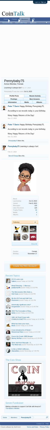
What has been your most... (21, 323)
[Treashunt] (33, 229)
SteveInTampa (13, 156)
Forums (14, 19)
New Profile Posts (21, 23)
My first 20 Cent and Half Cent (22, 298)
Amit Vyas (15, 294)
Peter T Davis (13, 106)
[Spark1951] (33, 237)
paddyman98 (16, 287)
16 (35, 222)
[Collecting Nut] (17, 237)
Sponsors (33, 23)
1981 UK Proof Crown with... (21, 317)
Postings (14, 99)
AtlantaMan (15, 351)
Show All (34, 244)
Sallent (14, 281)
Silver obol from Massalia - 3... (22, 343)
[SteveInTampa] (17, 229)
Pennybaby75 (13, 140)
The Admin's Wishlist (12, 408)
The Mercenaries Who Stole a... (22, 292)
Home (6, 19)
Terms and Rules (32, 427)
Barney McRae (17, 338)
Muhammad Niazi (17, 332)
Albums (39, 102)
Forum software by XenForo (11, 427)
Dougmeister (16, 306)
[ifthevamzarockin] (25, 229)
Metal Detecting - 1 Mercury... (21, 285)
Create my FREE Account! (25, 266)
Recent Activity (35, 96)
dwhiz (13, 313)
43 (36, 210)
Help (47, 423)
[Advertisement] (25, 51)
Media (26, 102)
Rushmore (15, 300)
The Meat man (16, 344)
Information (12, 102)
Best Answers (35, 99)
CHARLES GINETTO (19, 319)
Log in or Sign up (40, 2)
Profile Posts (14, 96)
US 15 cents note (17, 279)
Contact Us (40, 423)
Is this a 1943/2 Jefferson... (21, 349)
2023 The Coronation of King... (22, 311)
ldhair (13, 325)
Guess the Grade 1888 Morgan (22, 336)
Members (24, 19)
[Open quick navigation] (47, 417)
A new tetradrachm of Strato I (21, 330)
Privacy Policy (44, 427)
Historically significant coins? (21, 304)
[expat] (25, 237)
